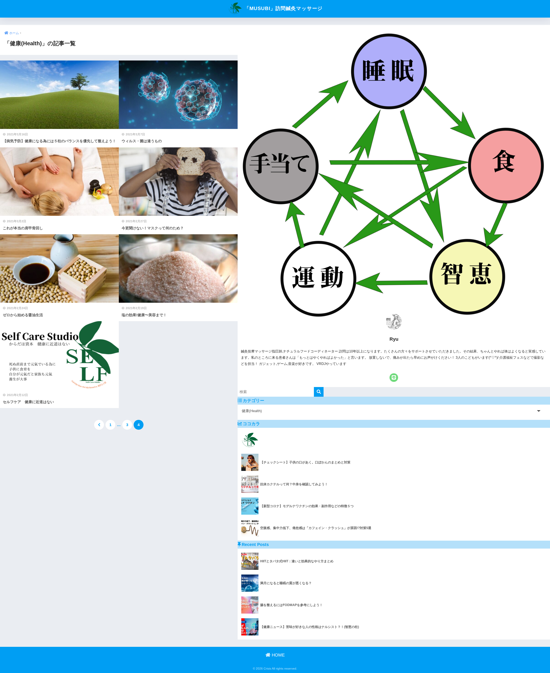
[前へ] (99, 425)
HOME (277, 655)
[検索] (319, 392)
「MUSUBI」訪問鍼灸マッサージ (283, 8)
